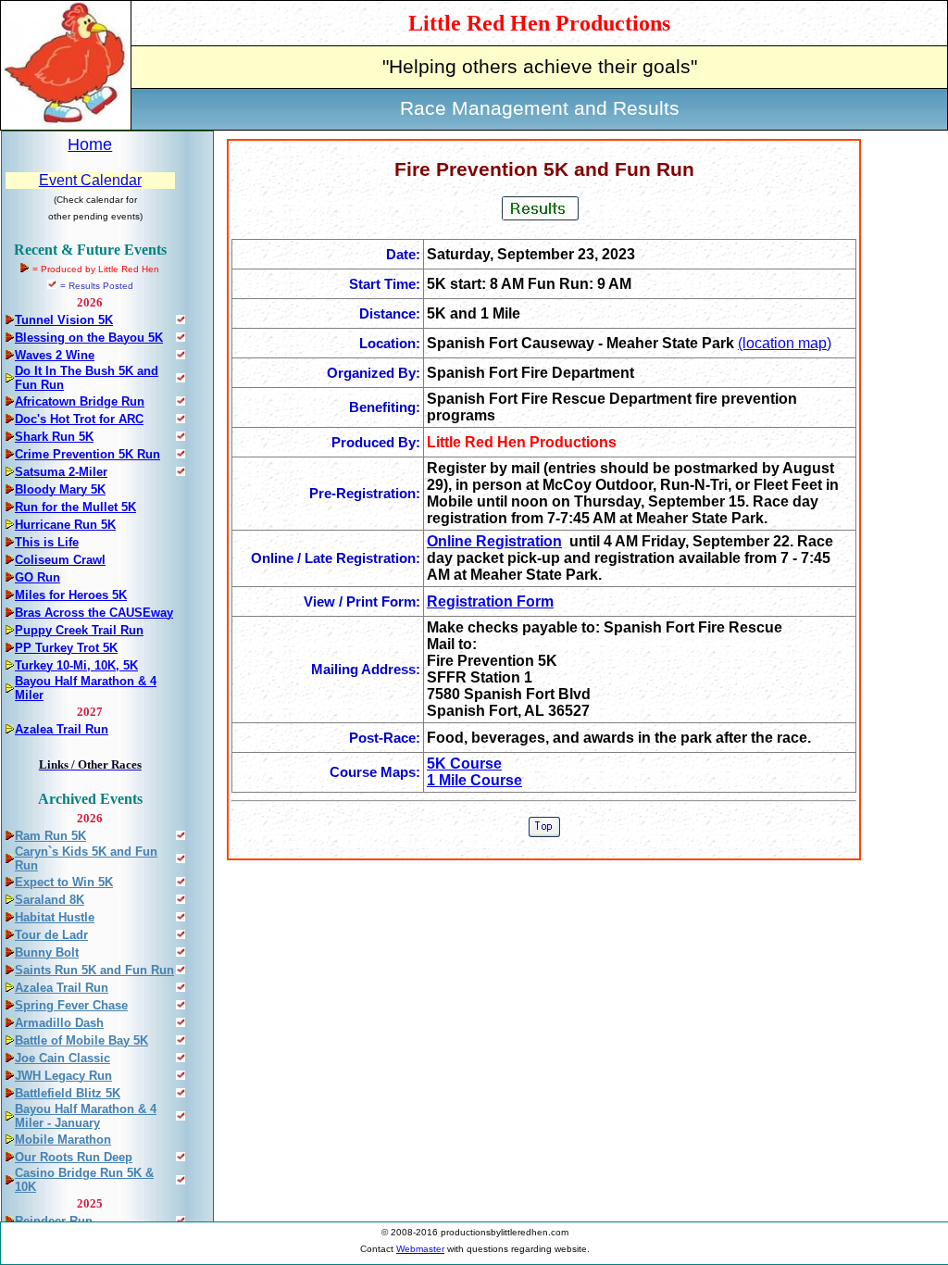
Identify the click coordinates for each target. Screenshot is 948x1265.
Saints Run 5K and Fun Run (94, 970)
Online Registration (494, 541)
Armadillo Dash (59, 1023)
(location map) (784, 343)
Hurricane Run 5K (65, 525)
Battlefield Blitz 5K (67, 1093)
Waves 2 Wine (54, 355)
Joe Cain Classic (62, 1058)
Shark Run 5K (54, 437)
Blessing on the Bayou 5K (89, 337)
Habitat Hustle (54, 917)
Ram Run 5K (50, 836)
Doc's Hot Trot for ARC (79, 419)
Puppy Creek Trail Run (79, 630)
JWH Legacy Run (63, 1076)
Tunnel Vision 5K (64, 320)
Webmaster (420, 1249)
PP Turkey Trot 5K (66, 648)
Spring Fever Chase (71, 1005)
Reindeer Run (54, 1221)
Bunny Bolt (47, 952)
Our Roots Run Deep (73, 1157)
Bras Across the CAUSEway (94, 613)
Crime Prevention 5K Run (87, 454)
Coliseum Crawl (60, 560)
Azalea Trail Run (61, 729)
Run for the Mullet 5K (75, 507)
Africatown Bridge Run (79, 401)
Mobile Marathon (63, 1139)
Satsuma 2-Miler (61, 472)
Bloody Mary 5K (60, 489)
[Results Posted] (180, 319)
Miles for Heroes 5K (71, 595)
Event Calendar (90, 180)
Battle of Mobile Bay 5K (81, 1040)
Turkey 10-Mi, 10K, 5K (76, 665)
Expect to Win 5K (64, 882)
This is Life (47, 542)
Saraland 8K (49, 900)
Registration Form (490, 601)
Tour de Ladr (51, 935)
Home (90, 144)
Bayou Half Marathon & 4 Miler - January (85, 1116)
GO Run (37, 577)
